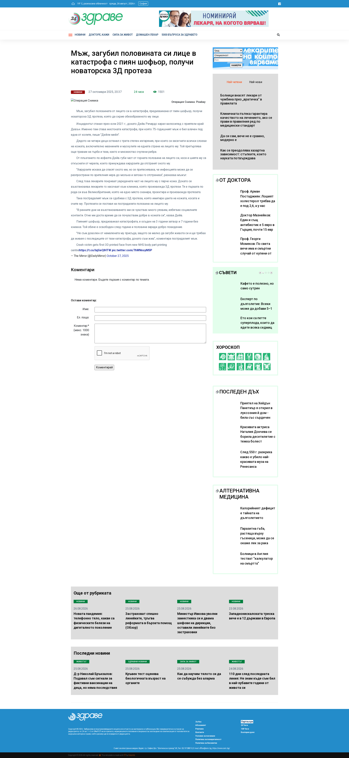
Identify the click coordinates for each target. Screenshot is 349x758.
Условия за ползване (205, 736)
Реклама (199, 729)
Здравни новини (137, 661)
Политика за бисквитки (206, 743)
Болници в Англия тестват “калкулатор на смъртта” (256, 558)
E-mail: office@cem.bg (202, 748)
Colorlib (132, 755)
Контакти (199, 732)
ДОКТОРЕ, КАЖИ (99, 34)
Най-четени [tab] (234, 82)
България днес (248, 732)
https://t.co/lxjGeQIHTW (95, 250)
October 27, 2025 (118, 256)
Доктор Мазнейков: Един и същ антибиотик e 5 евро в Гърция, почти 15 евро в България (257, 224)
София (143, 3)
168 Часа (245, 729)
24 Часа (244, 725)
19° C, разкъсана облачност (91, 3)
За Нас (198, 722)
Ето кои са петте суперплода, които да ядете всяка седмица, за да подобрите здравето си (257, 327)
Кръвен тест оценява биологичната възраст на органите (145, 678)
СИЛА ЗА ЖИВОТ (123, 34)
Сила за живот (188, 661)
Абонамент (200, 725)
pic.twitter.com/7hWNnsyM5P (132, 250)
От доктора (235, 180)
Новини (80, 34)
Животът (81, 661)
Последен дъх (239, 392)
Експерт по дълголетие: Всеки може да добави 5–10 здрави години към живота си (257, 308)
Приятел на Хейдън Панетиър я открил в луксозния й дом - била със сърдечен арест (256, 412)
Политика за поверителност (208, 739)
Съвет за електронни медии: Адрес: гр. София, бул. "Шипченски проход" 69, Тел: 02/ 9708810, (153, 748)
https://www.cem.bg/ (221, 748)
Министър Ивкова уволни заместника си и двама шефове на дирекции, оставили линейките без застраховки (197, 623)
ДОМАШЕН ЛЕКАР (147, 34)
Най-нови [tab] (255, 82)
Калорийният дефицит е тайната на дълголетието (257, 513)
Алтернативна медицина (239, 494)
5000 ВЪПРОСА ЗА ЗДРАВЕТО (179, 34)
